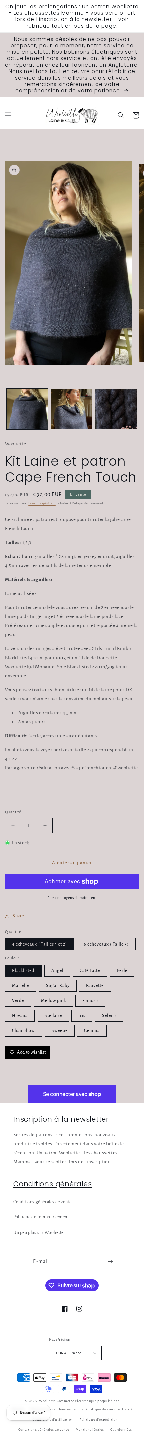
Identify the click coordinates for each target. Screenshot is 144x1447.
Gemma (92, 1030)
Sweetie (60, 1030)
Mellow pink (53, 1000)
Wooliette (48, 1401)
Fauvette (95, 985)
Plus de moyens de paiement (72, 898)
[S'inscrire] (110, 1261)
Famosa (90, 1000)
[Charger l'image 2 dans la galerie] (71, 409)
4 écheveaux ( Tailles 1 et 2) (39, 944)
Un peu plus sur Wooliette (38, 1232)
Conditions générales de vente (42, 1202)
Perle (122, 970)
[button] (8, 115)
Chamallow (23, 1030)
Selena (109, 1015)
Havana (20, 1015)
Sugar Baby (58, 985)
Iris (81, 1015)
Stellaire (53, 1015)
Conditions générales (52, 1184)
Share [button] (18, 916)
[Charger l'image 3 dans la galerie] (116, 409)
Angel (57, 970)
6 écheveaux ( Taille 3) (106, 944)
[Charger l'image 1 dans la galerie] (27, 409)
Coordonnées (121, 1429)
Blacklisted (23, 970)
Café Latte (90, 970)
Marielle (20, 985)
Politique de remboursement (41, 1217)
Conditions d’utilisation (52, 1419)
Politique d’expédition (98, 1419)
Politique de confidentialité (109, 1409)
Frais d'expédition (42, 503)
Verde (18, 1000)
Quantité (13, 812)
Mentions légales (90, 1429)
